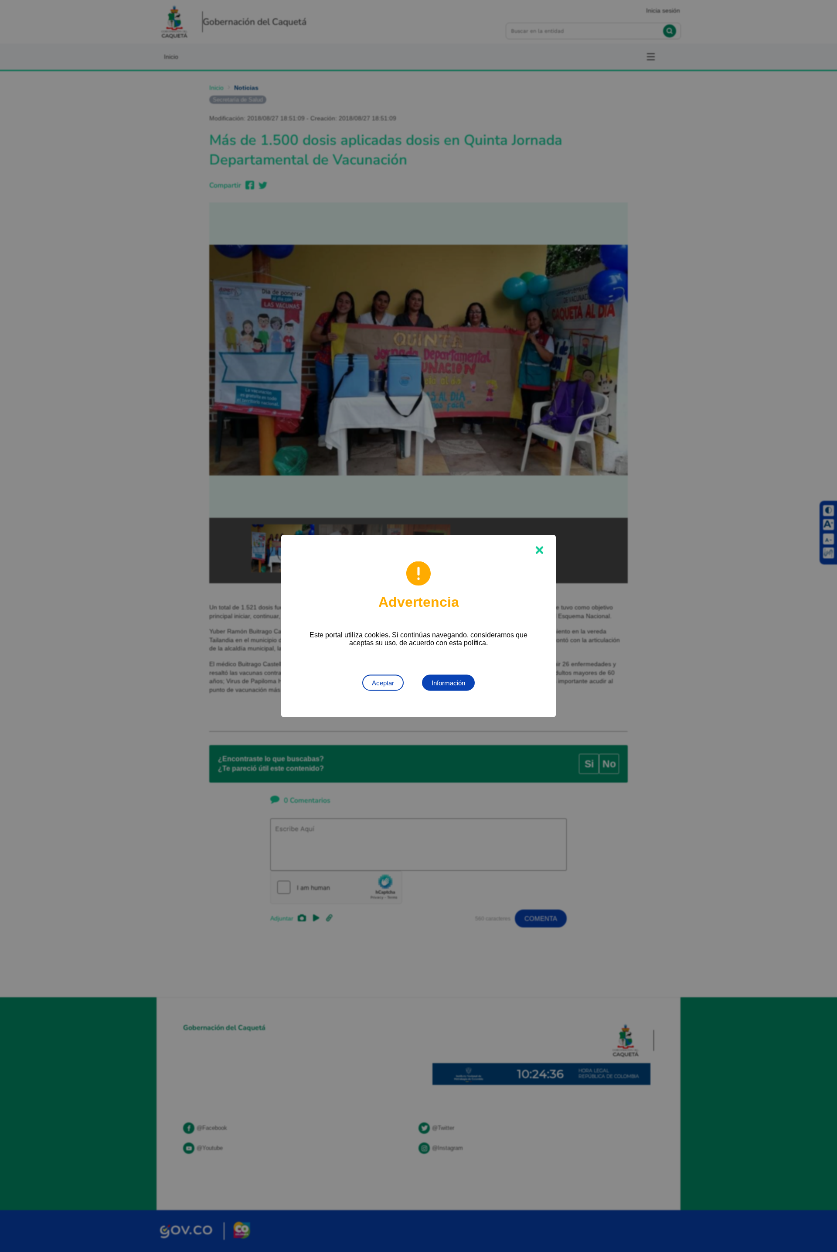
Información (448, 683)
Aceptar (383, 683)
